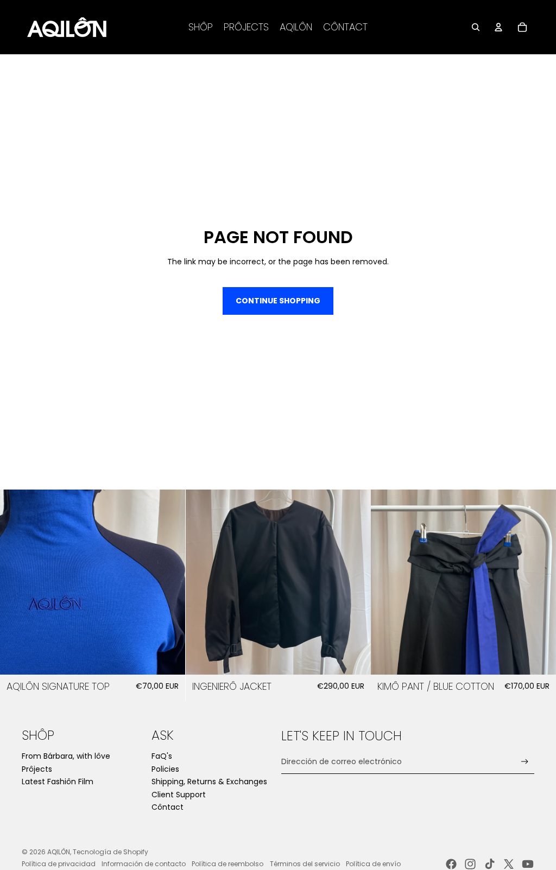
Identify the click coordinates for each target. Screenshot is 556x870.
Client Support (178, 794)
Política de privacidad (59, 863)
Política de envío (373, 863)
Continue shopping (278, 300)
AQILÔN (58, 851)
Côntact (167, 807)
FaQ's (161, 756)
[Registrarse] (524, 761)
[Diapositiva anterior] (16, 582)
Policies (165, 769)
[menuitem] (200, 27)
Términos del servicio (305, 863)
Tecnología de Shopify (110, 851)
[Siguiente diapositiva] (169, 582)
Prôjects (37, 769)
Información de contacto (144, 863)
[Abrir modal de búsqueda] (476, 27)
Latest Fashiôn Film (57, 781)
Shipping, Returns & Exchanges (209, 781)
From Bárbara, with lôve (66, 756)
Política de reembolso (227, 863)
